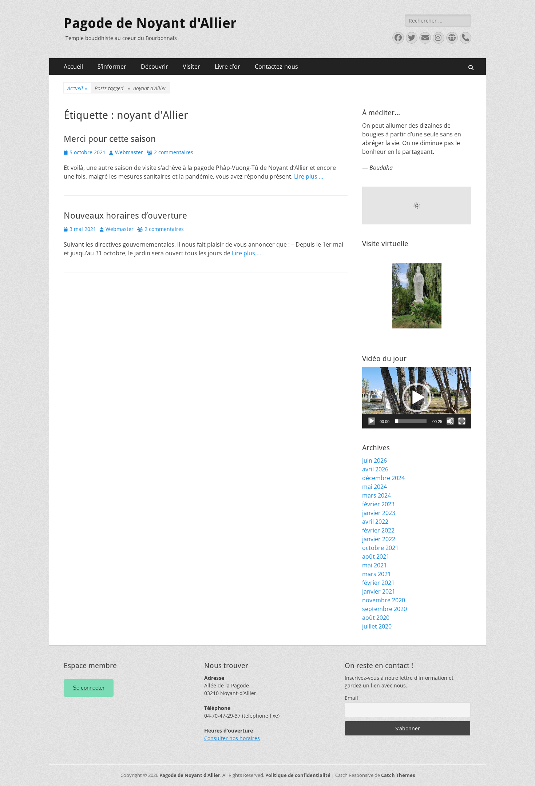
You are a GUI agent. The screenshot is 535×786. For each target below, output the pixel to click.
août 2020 (375, 618)
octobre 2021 (380, 548)
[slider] (411, 421)
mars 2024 (376, 495)
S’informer (112, 67)
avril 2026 (375, 469)
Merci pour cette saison (110, 139)
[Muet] (450, 421)
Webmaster (129, 152)
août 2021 (375, 556)
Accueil (73, 67)
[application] (416, 397)
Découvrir (154, 67)
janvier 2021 (378, 591)
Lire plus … (308, 176)
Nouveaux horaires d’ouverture (125, 216)
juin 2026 (374, 460)
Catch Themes (398, 775)
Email (351, 697)
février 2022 (378, 530)
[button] (416, 397)
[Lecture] (371, 421)
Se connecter (88, 688)
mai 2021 (374, 565)
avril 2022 (375, 522)
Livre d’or (227, 67)
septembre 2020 (384, 609)
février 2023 (378, 504)
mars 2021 (376, 574)
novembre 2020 (383, 600)
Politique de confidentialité (297, 775)
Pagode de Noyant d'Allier (150, 23)
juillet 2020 (377, 626)
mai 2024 (374, 487)
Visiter (191, 67)
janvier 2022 (378, 539)
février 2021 (378, 583)
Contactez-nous (276, 67)
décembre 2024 (383, 478)
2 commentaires (173, 152)
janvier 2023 (378, 513)
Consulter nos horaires (232, 738)
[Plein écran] (461, 421)
